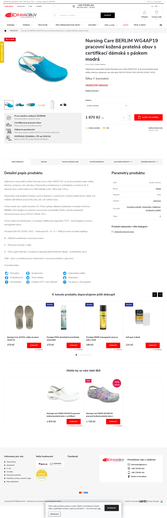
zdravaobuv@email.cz (139, 464)
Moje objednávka (12, 482)
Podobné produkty (148, 162)
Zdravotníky (147, 207)
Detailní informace (91, 91)
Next (160, 294)
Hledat (107, 15)
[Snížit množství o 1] (129, 118)
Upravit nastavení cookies (52, 501)
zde (99, 508)
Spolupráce (21, 6)
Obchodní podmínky (14, 475)
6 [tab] (86, 354)
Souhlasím (111, 508)
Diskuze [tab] (44, 162)
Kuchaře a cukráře (134, 207)
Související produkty (122, 162)
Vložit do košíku (150, 117)
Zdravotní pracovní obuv (124, 231)
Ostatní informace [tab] (97, 162)
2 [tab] (78, 354)
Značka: (155, 128)
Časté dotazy (8, 6)
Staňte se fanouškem (138, 476)
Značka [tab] (70, 162)
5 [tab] (84, 354)
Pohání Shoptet (154, 501)
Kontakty (39, 6)
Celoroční (157, 201)
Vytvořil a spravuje (131, 501)
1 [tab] (76, 354)
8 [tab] (90, 354)
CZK (156, 6)
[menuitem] (12, 25)
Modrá (158, 188)
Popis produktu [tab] (18, 162)
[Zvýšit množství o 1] (129, 115)
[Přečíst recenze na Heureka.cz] (41, 475)
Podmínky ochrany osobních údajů (19, 478)
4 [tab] (82, 354)
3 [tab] (80, 354)
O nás (30, 6)
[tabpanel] (24, 326)
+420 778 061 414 (137, 468)
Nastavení (54, 514)
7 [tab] (88, 354)
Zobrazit (34, 345)
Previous (154, 294)
